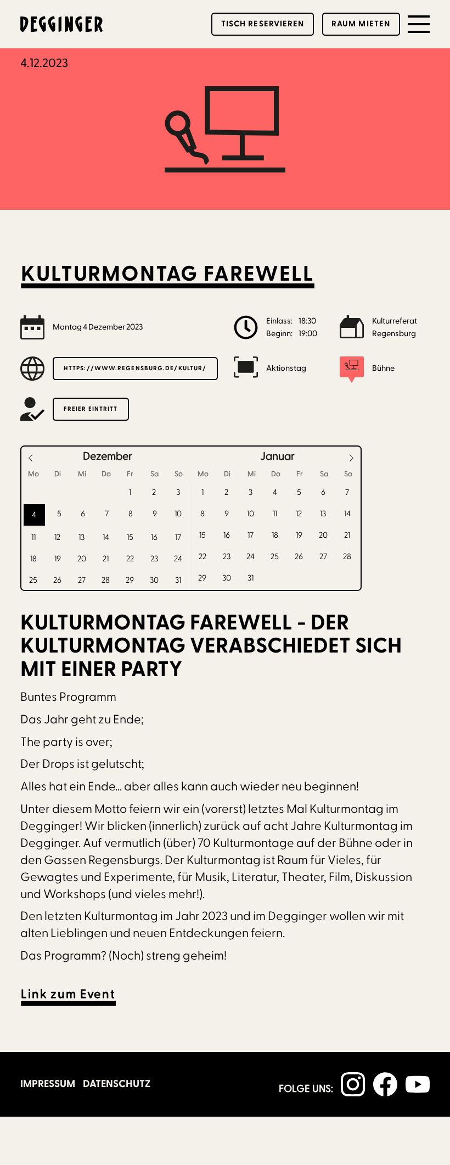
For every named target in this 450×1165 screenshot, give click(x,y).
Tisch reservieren (263, 24)
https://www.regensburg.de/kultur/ (135, 368)
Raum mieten (360, 24)
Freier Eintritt (91, 409)
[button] (419, 24)
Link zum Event (68, 994)
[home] (61, 24)
